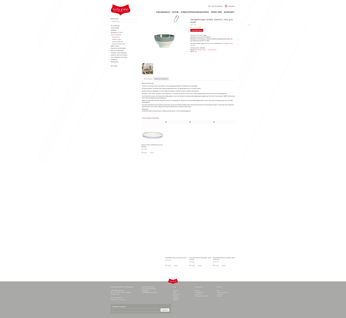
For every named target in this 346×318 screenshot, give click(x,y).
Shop (174, 287)
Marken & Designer (222, 292)
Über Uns (216, 12)
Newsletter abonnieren (119, 306)
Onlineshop (163, 12)
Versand (197, 290)
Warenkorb (232, 6)
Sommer (114, 30)
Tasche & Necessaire (118, 48)
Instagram (146, 299)
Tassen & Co (116, 37)
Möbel (174, 292)
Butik (175, 12)
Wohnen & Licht (116, 32)
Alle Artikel (115, 26)
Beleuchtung (176, 294)
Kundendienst (199, 287)
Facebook (143, 299)
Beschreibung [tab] (148, 79)
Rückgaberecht (199, 292)
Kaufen (145, 152)
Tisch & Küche (116, 35)
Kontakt (229, 12)
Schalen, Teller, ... (202, 50)
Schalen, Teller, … (117, 39)
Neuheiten (114, 62)
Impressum (198, 294)
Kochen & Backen (117, 41)
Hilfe (209, 6)
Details (152, 152)
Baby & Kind (115, 46)
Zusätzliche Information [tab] (161, 79)
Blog (151, 299)
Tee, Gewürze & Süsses (119, 57)
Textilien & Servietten (118, 44)
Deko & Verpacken (117, 50)
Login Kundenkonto (217, 6)
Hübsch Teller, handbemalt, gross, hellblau (152, 145)
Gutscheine (115, 28)
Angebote (175, 299)
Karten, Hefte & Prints (119, 55)
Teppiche (175, 296)
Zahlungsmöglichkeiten (201, 296)
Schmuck (114, 59)
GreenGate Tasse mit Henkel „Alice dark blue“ (224, 258)
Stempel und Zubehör (119, 53)
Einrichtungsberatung (195, 12)
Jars (196, 51)
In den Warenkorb (197, 30)
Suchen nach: (114, 18)
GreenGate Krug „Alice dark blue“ (176, 257)
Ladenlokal (220, 294)
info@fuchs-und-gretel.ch (118, 299)
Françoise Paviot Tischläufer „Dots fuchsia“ (200, 258)
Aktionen (114, 66)
